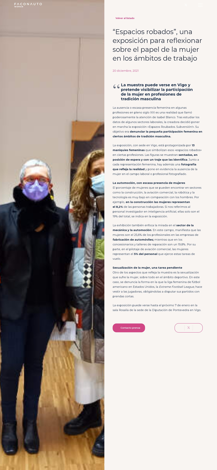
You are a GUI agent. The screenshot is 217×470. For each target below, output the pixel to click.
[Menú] (200, 5)
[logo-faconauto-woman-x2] (28, 5)
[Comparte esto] (180, 328)
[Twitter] (185, 5)
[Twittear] (188, 328)
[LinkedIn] (191, 5)
